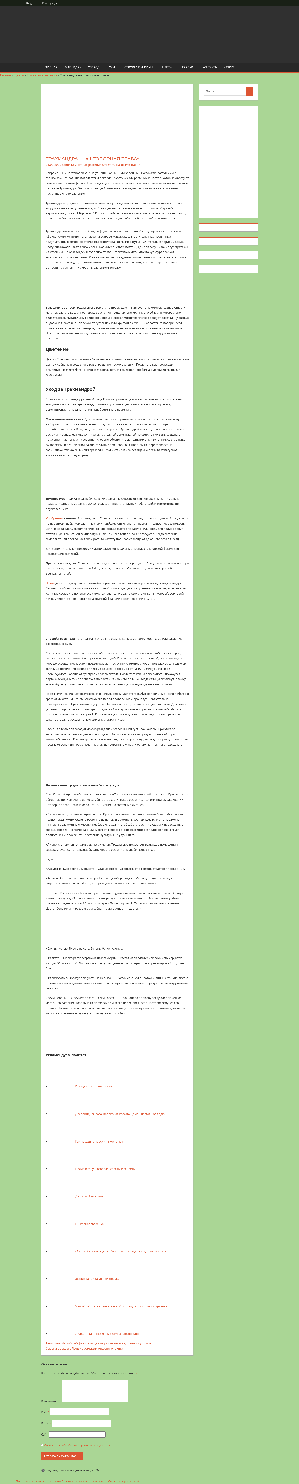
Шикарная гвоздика (89, 1224)
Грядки (187, 67)
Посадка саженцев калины (94, 1086)
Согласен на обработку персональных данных (77, 1445)
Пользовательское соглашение (38, 1481)
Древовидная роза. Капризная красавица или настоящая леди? (120, 1114)
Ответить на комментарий (121, 165)
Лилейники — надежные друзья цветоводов (107, 1334)
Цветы (167, 67)
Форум (229, 67)
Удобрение (54, 518)
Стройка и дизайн (138, 67)
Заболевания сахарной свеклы (97, 1279)
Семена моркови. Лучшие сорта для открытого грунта (84, 1348)
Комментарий (51, 1401)
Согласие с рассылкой (123, 1481)
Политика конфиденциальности (84, 1481)
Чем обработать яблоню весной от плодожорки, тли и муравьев (121, 1306)
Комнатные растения (86, 165)
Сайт (44, 1434)
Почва (50, 583)
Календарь (72, 67)
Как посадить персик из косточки (99, 1141)
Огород (93, 67)
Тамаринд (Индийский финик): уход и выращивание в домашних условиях (99, 1343)
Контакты (210, 67)
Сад (112, 67)
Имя (45, 1412)
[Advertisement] (228, 161)
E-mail (46, 1423)
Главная (51, 67)
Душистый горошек (89, 1196)
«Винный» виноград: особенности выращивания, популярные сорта (124, 1251)
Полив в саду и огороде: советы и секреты (105, 1169)
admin (66, 165)
